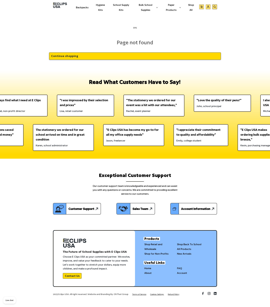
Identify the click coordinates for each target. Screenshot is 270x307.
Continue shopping (64, 56)
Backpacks (82, 7)
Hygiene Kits (100, 7)
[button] (201, 7)
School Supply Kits (121, 7)
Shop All (191, 7)
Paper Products (171, 7)
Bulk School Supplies (145, 7)
